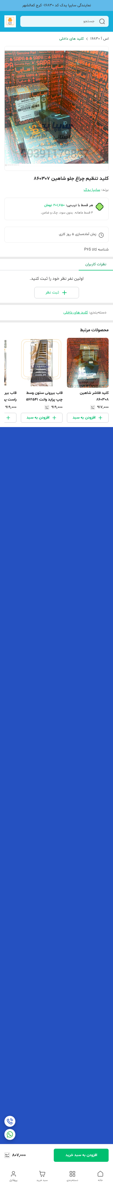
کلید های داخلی (71, 38)
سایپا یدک (92, 189)
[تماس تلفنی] (9, 1121)
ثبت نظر (52, 292)
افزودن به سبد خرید (81, 1155)
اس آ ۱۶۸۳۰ (99, 38)
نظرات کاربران (95, 264)
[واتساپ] (9, 1134)
